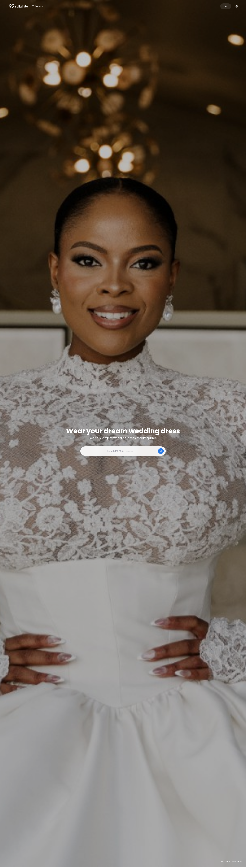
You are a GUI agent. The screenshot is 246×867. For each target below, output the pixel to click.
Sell (226, 6)
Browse (39, 6)
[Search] (161, 451)
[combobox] (123, 451)
